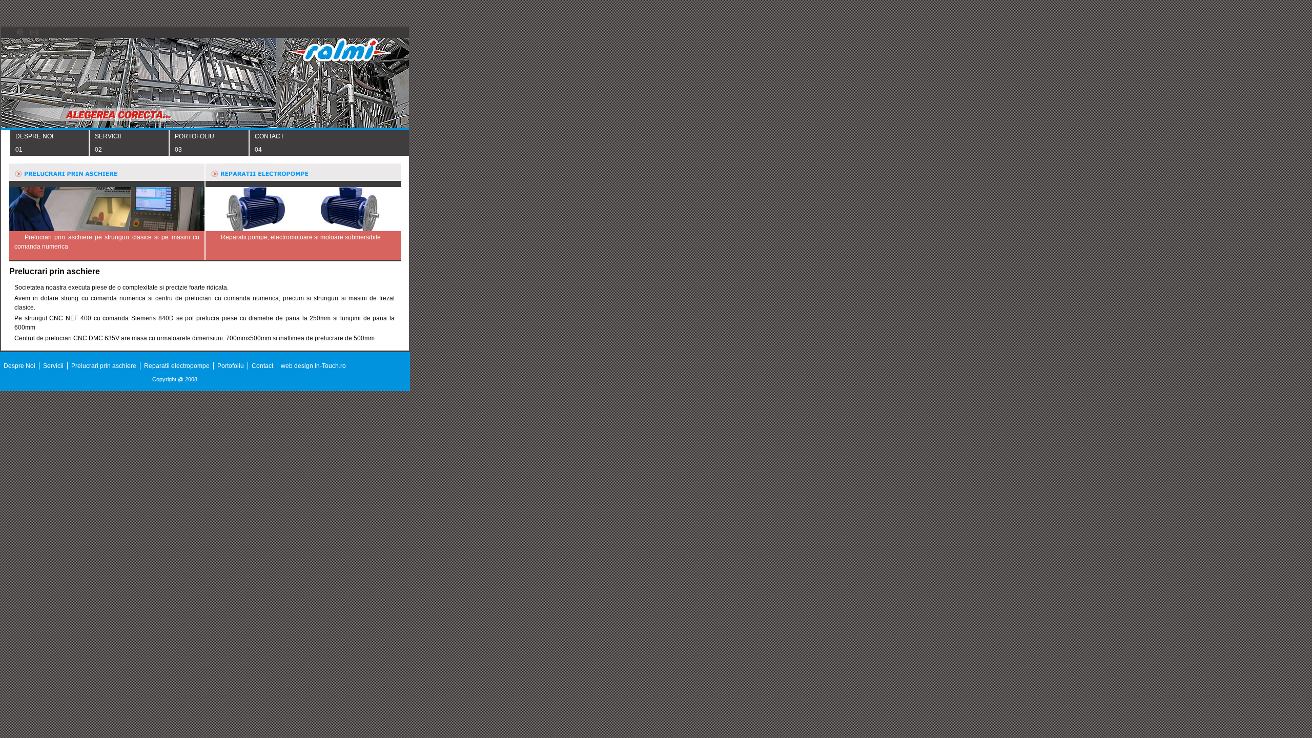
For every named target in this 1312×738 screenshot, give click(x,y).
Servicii (53, 366)
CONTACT (269, 136)
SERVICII (108, 136)
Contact (262, 366)
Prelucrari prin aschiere (103, 366)
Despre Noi (19, 366)
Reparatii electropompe (177, 366)
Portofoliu (230, 366)
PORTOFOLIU (194, 136)
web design (298, 366)
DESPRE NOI (34, 136)
